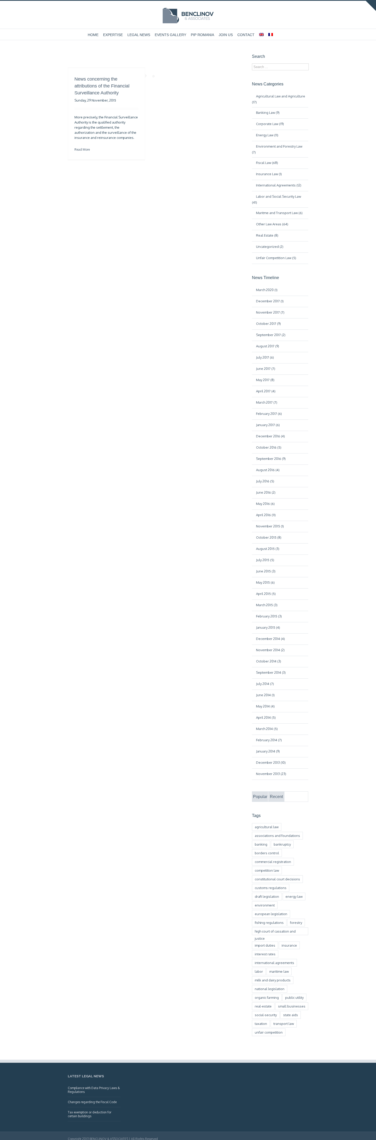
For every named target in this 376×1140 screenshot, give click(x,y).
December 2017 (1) (270, 301)
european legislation (271, 914)
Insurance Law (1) (269, 174)
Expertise (113, 35)
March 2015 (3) (267, 605)
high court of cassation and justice (275, 932)
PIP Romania (202, 35)
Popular (260, 796)
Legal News (138, 35)
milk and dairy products (273, 980)
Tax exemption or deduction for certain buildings (89, 1114)
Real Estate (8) (267, 235)
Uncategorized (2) (269, 247)
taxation (261, 1024)
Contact (246, 35)
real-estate (263, 1006)
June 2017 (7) (265, 369)
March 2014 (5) (267, 729)
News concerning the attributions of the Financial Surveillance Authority (101, 85)
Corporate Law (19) (270, 124)
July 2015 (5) (265, 560)
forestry (296, 923)
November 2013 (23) (271, 774)
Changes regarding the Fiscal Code (92, 1102)
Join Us (226, 35)
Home (93, 35)
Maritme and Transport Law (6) (279, 213)
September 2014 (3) (271, 672)
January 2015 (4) (268, 627)
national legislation (269, 989)
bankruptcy (282, 844)
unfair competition (269, 1032)
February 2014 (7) (269, 740)
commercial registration (273, 862)
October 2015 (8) (268, 537)
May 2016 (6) (265, 504)
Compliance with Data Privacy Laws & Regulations (94, 1090)
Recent (276, 796)
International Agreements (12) (278, 185)
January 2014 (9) (268, 751)
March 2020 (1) (267, 290)
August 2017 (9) (267, 346)
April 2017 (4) (265, 391)
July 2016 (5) (265, 481)
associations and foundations (277, 836)
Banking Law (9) (268, 112)
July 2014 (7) (265, 684)
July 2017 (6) (265, 357)
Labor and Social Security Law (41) (276, 199)
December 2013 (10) (271, 762)
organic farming (267, 997)
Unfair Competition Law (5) (276, 258)
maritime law (279, 971)
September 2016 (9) (271, 459)
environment (265, 905)
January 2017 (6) (268, 425)
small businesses (291, 1006)
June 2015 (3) (265, 571)
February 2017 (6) (269, 414)
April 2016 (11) (266, 515)
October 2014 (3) (268, 661)
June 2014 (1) (265, 695)
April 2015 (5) (266, 594)
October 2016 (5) (268, 447)
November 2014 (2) (270, 650)
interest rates (265, 954)
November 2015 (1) (270, 526)
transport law (283, 1024)
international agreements (274, 963)
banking (261, 844)
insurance (289, 945)
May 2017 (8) (265, 380)
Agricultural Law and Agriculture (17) (278, 99)
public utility (294, 997)
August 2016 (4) (268, 470)
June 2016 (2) (265, 492)
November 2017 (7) (270, 312)
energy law (294, 896)
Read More (82, 149)
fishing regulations (269, 923)
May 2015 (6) (265, 582)
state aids (290, 1015)
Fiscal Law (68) (267, 163)
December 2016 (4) (270, 436)
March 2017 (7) (266, 402)
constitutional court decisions (277, 879)
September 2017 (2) (270, 335)
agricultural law (267, 827)
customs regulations (270, 888)
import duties (265, 945)
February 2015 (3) (269, 616)
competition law (267, 870)
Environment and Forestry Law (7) (277, 149)
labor (259, 971)
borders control (267, 853)
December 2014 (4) (270, 639)
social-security (266, 1015)
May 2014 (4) (265, 706)
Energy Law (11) (267, 135)
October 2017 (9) (268, 324)
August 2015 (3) (267, 549)
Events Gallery (170, 35)
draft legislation (267, 896)
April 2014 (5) (266, 717)
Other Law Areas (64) (272, 224)
